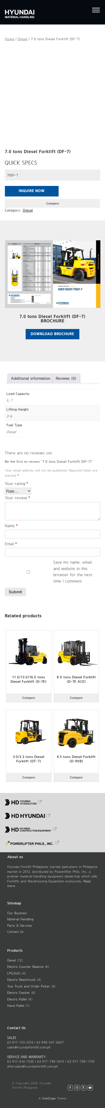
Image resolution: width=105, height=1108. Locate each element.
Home (9, 39)
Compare (52, 203)
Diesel (23, 39)
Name (11, 526)
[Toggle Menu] (96, 10)
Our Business (17, 913)
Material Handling (20, 919)
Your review (17, 498)
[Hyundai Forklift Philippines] (29, 12)
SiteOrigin (49, 1098)
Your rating (16, 484)
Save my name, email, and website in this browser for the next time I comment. (73, 571)
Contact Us (15, 932)
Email (11, 544)
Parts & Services (19, 925)
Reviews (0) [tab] (66, 378)
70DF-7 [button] (12, 175)
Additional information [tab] (31, 378)
